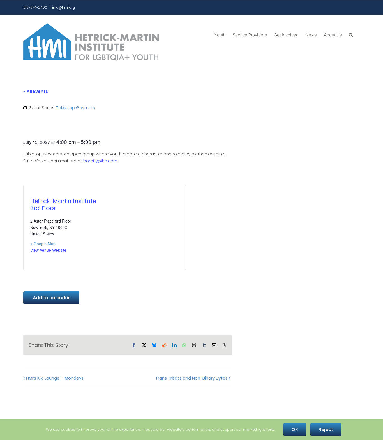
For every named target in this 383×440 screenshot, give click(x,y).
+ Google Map (43, 243)
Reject (326, 429)
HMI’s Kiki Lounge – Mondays (55, 378)
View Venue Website (48, 250)
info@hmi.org (63, 7)
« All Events (35, 91)
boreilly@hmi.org (100, 161)
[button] (351, 34)
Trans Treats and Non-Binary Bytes (191, 378)
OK (295, 429)
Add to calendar (51, 297)
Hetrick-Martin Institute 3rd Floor (63, 204)
